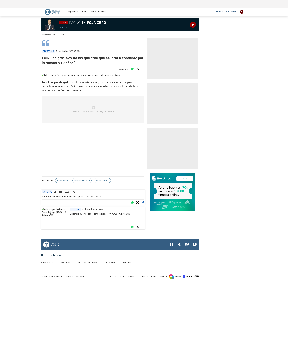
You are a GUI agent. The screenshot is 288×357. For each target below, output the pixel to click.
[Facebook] (142, 69)
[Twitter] (137, 69)
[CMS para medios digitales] (191, 276)
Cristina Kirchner (82, 180)
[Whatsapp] (132, 69)
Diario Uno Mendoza (86, 262)
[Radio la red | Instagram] (187, 244)
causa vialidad (102, 180)
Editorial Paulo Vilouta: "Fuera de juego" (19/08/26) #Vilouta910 (100, 214)
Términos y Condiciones (53, 276)
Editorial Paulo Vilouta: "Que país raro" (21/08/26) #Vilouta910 (71, 196)
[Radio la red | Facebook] (171, 244)
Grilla (84, 11)
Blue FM (126, 262)
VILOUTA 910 (58, 35)
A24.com (65, 262)
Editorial (47, 192)
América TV (47, 262)
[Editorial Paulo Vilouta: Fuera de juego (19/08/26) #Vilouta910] (55, 215)
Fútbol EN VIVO (99, 11)
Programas (72, 11)
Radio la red (46, 35)
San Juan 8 (110, 262)
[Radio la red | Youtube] (195, 244)
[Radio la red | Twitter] (179, 244)
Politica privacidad (75, 276)
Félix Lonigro (63, 180)
